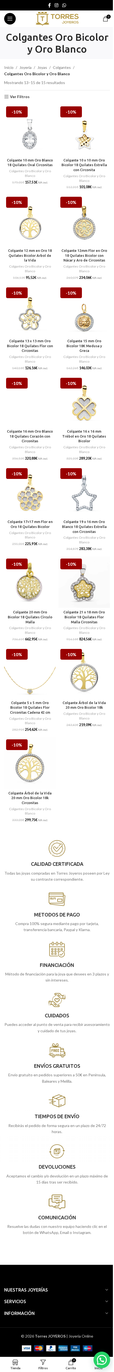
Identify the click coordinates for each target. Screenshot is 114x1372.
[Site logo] (56, 18)
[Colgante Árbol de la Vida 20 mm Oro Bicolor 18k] (84, 672)
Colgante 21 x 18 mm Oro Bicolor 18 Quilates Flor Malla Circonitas (84, 617)
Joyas (42, 67)
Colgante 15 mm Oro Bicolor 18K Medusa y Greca (84, 345)
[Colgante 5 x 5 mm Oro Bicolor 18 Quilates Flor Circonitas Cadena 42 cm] (30, 672)
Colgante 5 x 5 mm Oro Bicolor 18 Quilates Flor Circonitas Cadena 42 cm (30, 707)
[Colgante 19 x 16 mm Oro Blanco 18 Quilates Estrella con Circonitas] (84, 491)
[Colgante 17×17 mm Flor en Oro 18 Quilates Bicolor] (30, 491)
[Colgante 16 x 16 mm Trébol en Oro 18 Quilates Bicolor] (84, 401)
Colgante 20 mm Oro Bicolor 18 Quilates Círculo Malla (30, 617)
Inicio (9, 67)
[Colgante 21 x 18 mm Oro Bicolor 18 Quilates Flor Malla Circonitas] (84, 582)
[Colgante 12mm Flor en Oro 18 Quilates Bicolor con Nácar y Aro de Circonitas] (84, 220)
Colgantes (62, 67)
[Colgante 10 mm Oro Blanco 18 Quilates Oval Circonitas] (30, 130)
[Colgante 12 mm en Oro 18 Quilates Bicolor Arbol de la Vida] (30, 220)
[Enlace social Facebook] (49, 5)
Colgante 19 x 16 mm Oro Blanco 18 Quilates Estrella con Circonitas (84, 526)
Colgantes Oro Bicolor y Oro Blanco (30, 173)
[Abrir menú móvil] (10, 18)
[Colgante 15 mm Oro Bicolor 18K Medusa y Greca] (84, 311)
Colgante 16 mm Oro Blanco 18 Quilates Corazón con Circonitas (30, 436)
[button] (102, 1360)
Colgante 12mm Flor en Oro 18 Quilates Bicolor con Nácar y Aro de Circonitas (84, 255)
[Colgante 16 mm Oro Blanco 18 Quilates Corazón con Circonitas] (30, 401)
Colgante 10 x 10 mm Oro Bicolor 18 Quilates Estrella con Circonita (84, 165)
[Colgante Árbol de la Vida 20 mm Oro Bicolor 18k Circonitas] (30, 763)
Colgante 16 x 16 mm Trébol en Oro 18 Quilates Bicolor (84, 436)
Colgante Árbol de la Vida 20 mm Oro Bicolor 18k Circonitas (29, 798)
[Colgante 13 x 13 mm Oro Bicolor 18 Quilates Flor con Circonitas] (30, 311)
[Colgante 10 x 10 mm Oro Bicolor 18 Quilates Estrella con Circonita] (84, 130)
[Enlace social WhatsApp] (64, 5)
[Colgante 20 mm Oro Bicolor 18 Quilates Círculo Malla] (30, 582)
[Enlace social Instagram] (56, 5)
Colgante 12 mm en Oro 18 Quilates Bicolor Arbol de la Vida (30, 255)
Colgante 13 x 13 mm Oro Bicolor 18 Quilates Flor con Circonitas (30, 345)
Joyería (25, 67)
